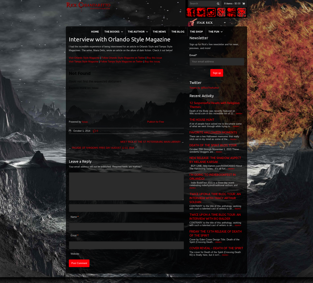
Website (75, 253)
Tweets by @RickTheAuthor (204, 87)
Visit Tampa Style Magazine (83, 61)
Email (74, 235)
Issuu (85, 121)
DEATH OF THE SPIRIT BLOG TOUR (213, 145)
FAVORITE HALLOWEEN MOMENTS (213, 132)
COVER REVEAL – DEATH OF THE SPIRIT (216, 248)
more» (239, 113)
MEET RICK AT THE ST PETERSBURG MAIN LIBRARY (150, 142)
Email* (193, 55)
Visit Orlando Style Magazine (84, 57)
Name (74, 217)
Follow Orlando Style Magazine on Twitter (123, 57)
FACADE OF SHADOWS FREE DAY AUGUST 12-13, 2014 (103, 147)
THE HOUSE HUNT (201, 119)
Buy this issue (154, 57)
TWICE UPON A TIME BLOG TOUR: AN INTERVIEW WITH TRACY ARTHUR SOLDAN (215, 198)
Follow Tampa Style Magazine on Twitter (121, 61)
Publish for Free (155, 121)
